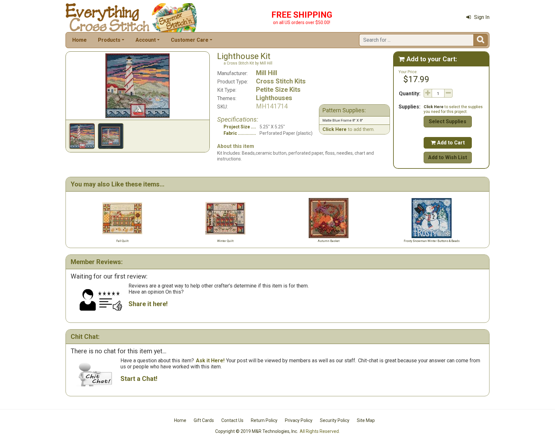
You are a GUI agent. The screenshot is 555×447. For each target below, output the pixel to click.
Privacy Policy (299, 420)
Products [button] (109, 40)
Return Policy (264, 420)
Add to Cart (448, 143)
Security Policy (334, 420)
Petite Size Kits (278, 89)
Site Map (366, 420)
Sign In (481, 17)
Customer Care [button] (189, 40)
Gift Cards (204, 420)
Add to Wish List (447, 157)
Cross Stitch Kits (281, 81)
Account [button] (146, 40)
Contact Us (232, 420)
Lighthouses (274, 98)
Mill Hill (266, 73)
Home (79, 40)
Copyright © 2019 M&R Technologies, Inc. (256, 431)
